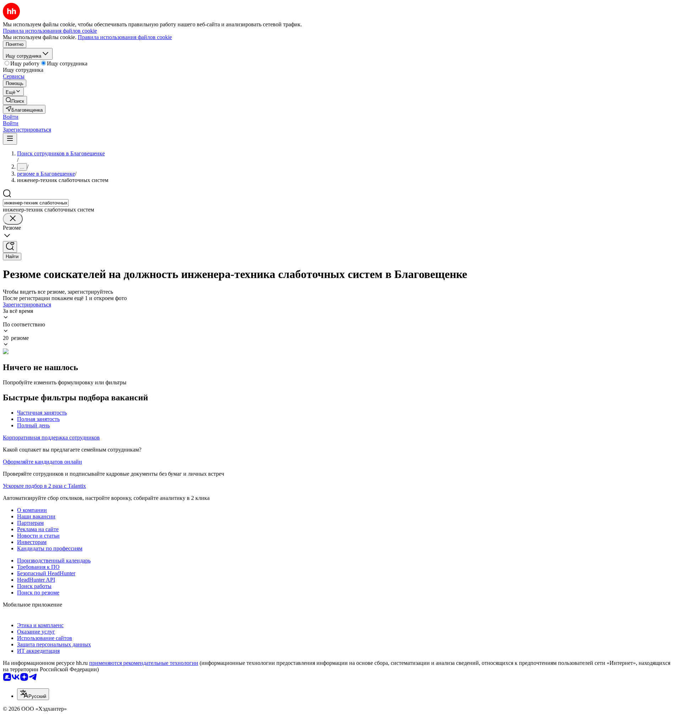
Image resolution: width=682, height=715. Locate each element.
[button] (10, 117)
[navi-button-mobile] (10, 139)
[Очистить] (13, 219)
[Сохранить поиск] (10, 247)
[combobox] (36, 203)
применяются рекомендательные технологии (143, 663)
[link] (15, 100)
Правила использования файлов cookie (125, 37)
